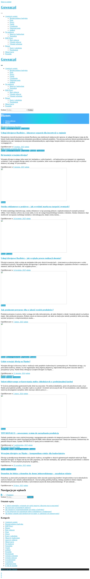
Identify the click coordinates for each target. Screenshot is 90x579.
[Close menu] (2, 13)
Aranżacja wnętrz (11, 16)
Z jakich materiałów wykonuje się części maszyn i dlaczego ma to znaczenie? (32, 506)
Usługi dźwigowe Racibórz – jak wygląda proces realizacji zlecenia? (31, 258)
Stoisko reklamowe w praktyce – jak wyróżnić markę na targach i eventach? (35, 206)
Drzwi (12, 22)
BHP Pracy (9, 38)
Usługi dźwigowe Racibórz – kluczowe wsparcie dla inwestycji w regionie (33, 133)
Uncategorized (11, 469)
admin (27, 147)
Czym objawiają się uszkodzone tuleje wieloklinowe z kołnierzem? (28, 511)
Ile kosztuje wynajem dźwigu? (14, 155)
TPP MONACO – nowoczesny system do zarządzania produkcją (30, 433)
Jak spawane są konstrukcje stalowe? (18, 508)
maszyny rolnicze (11, 540)
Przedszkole (14, 50)
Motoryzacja (9, 52)
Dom (11, 20)
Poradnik (8, 54)
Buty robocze (14, 40)
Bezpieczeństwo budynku (19, 18)
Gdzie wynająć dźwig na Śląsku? (16, 361)
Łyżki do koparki (11, 566)
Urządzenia (14, 26)
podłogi (12, 30)
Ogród (12, 24)
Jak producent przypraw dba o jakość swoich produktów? (27, 310)
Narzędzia (13, 36)
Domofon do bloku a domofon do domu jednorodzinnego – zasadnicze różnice (36, 473)
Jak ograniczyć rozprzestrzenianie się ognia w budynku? (24, 510)
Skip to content (6, 2)
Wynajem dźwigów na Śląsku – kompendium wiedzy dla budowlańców (33, 453)
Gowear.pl (8, 7)
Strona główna (10, 121)
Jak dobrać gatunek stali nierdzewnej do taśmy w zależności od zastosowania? (32, 513)
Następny (10, 495)
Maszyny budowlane (17, 34)
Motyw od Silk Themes (9, 569)
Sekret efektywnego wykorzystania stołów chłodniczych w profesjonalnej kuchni (37, 381)
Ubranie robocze (15, 42)
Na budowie (9, 32)
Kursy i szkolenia (16, 48)
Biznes (7, 46)
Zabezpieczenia (15, 28)
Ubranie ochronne (16, 44)
